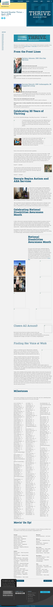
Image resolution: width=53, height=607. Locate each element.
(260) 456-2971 (30, 598)
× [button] (15, 580)
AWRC (42, 1)
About (4, 1)
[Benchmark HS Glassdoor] (24, 593)
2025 (3, 35)
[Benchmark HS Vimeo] (20, 593)
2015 (3, 48)
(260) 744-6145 (30, 596)
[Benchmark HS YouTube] (22, 593)
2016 (3, 47)
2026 (3, 34)
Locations (36, 1)
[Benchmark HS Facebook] (16, 593)
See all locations (30, 601)
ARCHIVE (4, 32)
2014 (3, 49)
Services (11, 1)
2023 (3, 38)
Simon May (34, 46)
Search (48, 1)
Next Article (47, 580)
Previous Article (19, 580)
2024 (3, 36)
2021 (3, 40)
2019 (3, 43)
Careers (27, 1)
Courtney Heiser (26, 46)
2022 (3, 39)
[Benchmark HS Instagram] (18, 593)
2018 (3, 44)
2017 (2, 45)
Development (20, 1)
